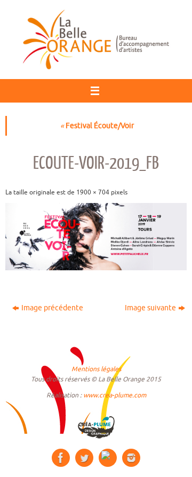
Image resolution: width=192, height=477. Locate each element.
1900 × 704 (92, 192)
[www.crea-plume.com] (96, 427)
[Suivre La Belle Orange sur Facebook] (61, 458)
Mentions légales (96, 369)
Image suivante (150, 307)
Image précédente (52, 307)
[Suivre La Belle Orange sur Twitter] (84, 458)
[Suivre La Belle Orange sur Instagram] (131, 458)
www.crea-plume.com (114, 395)
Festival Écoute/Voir (97, 125)
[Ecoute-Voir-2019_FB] (96, 236)
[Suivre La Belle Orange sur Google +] (108, 458)
